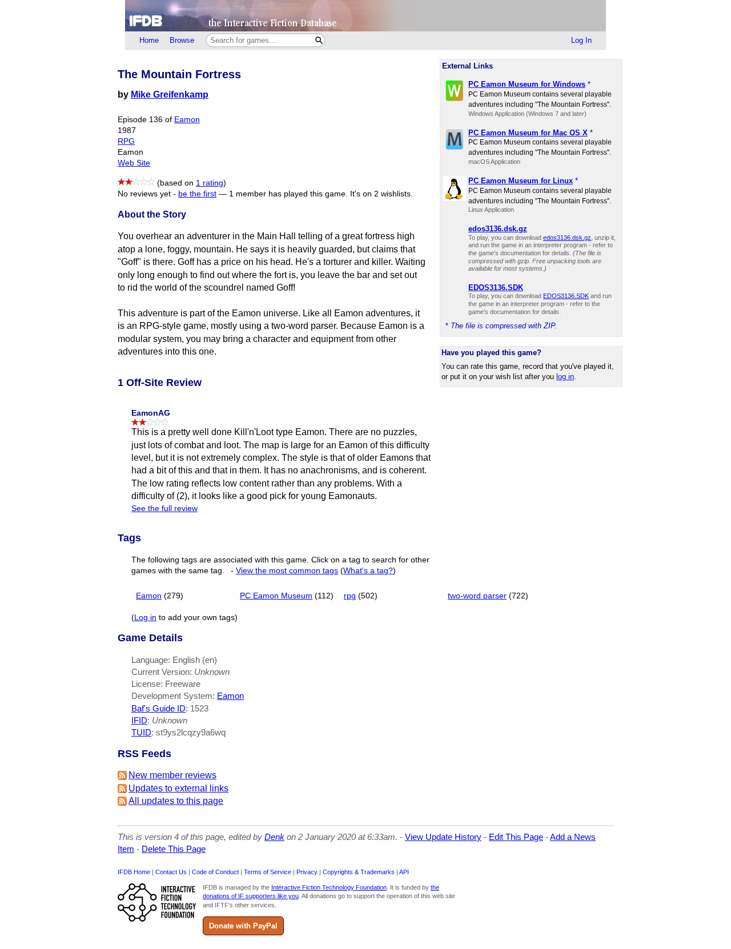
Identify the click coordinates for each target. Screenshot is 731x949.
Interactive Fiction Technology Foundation (329, 887)
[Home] (365, 15)
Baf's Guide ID (158, 708)
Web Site (134, 163)
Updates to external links (178, 788)
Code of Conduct (215, 871)
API (404, 871)
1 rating (209, 183)
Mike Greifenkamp (169, 94)
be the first (197, 194)
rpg (350, 596)
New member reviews (172, 775)
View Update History (443, 837)
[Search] (319, 40)
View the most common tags (287, 570)
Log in (145, 617)
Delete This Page (174, 849)
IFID (139, 720)
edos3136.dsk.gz (567, 237)
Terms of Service (267, 871)
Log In (581, 40)
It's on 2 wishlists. (381, 194)
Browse (182, 40)
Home (149, 40)
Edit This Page (516, 837)
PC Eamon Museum (276, 596)
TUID (141, 732)
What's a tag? (368, 570)
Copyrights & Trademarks (359, 871)
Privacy (307, 871)
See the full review (164, 508)
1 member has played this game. (288, 194)
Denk (274, 837)
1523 (199, 708)
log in (565, 376)
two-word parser (477, 596)
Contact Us (171, 871)
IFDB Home (134, 871)
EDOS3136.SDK (566, 295)
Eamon (187, 119)
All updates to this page (175, 801)
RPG (126, 141)
